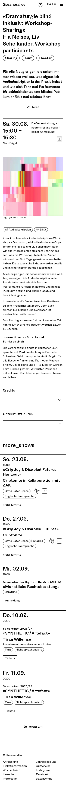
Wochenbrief (11, 770)
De (49, 4)
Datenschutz (44, 779)
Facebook (42, 774)
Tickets (10, 658)
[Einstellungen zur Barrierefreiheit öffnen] (40, 4)
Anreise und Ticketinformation (15, 764)
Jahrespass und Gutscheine (46, 764)
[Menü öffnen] (61, 4)
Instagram (43, 770)
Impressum (10, 779)
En (54, 4)
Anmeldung (12, 600)
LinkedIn (8, 774)
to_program (33, 726)
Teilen (35, 107)
